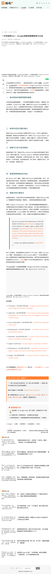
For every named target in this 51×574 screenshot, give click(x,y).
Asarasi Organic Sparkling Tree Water (35, 344)
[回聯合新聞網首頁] (3, 3)
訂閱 (38, 568)
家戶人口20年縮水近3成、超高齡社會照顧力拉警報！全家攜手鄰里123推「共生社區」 (33, 467)
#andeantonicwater (26, 229)
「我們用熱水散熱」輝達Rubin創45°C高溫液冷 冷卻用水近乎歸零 (32, 518)
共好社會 (39, 8)
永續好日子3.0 (13, 8)
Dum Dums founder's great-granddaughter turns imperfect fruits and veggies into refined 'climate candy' (28, 315)
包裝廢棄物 (31, 424)
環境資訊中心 (21, 367)
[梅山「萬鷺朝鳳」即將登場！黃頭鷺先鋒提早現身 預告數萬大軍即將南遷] (9, 481)
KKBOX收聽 (18, 397)
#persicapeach (25, 236)
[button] (48, 3)
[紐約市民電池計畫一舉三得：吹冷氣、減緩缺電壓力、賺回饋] (9, 544)
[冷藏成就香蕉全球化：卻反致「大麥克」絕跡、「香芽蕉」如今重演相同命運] (9, 444)
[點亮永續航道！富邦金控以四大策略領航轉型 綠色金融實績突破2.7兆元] (9, 456)
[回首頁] (7, 3)
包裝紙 (22, 260)
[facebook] (37, 3)
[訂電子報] (44, 3)
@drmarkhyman (29, 224)
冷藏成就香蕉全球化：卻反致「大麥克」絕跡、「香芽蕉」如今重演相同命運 (32, 441)
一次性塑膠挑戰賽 (22, 85)
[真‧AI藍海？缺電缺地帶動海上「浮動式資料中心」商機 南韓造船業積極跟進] (9, 498)
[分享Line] (3, 84)
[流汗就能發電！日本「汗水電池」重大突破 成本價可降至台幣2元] (9, 509)
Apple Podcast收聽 (34, 395)
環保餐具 (23, 424)
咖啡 (38, 424)
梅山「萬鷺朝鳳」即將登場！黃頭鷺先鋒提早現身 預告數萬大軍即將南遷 (33, 478)
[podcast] (41, 3)
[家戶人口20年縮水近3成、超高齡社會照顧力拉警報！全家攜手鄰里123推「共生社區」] (9, 469)
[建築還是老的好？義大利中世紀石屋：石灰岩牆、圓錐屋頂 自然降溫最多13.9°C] (9, 533)
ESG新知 (31, 8)
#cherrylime (23, 231)
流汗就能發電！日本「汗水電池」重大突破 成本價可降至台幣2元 (32, 507)
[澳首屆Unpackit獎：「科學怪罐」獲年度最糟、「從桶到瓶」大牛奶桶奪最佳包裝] (9, 556)
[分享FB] (3, 80)
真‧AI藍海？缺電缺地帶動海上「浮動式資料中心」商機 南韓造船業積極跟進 (32, 495)
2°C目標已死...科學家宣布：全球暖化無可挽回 (24, 415)
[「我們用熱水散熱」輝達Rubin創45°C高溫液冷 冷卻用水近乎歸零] (9, 521)
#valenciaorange (33, 233)
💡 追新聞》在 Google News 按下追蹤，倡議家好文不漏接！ (28, 411)
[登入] (46, 3)
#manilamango (22, 233)
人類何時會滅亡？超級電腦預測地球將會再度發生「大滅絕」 (28, 418)
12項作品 (32, 90)
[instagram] (39, 3)
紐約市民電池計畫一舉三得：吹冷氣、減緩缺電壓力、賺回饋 (33, 542)
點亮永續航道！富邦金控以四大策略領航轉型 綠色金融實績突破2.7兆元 (33, 453)
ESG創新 (23, 8)
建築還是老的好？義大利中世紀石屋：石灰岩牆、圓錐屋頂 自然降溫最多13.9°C (33, 530)
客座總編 (4, 8)
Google (10, 424)
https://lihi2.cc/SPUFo (32, 390)
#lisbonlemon (32, 231)
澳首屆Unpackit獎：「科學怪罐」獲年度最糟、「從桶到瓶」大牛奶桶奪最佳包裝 (32, 553)
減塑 (16, 424)
